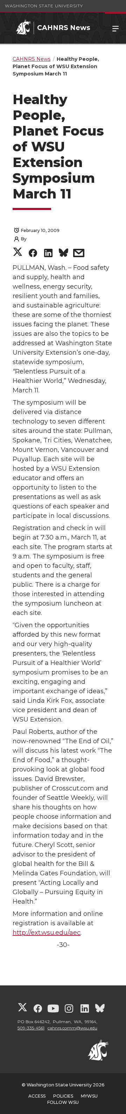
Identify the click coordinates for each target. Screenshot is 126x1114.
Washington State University (44, 5)
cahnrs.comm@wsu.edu (72, 1027)
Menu (115, 28)
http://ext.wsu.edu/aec (46, 932)
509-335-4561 (31, 1027)
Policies (63, 1096)
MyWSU (89, 1096)
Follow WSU (63, 1102)
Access (37, 1096)
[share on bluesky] (63, 254)
